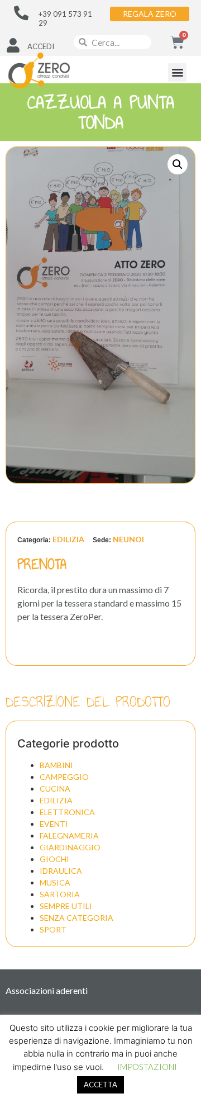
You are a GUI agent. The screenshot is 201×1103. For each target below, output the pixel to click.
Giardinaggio (70, 847)
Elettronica (67, 812)
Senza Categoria (76, 917)
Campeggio (64, 777)
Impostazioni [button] (147, 1067)
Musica (55, 882)
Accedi (40, 46)
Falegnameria (69, 835)
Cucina (55, 788)
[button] (177, 72)
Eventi (54, 824)
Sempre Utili (66, 906)
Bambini (56, 765)
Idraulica (61, 870)
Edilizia (68, 539)
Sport (53, 929)
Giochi (54, 859)
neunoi (128, 539)
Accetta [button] (100, 1084)
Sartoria (60, 894)
